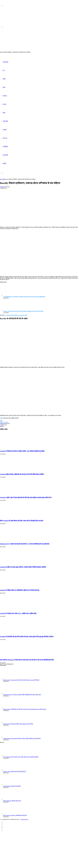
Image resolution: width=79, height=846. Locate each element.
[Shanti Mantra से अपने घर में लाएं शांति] (11, 784)
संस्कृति (4, 129)
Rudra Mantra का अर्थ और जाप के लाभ (12, 800)
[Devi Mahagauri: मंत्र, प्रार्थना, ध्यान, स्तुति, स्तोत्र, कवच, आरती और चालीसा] (11, 755)
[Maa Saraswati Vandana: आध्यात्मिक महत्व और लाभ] (11, 814)
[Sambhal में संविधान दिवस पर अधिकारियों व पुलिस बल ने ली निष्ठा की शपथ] (15, 587)
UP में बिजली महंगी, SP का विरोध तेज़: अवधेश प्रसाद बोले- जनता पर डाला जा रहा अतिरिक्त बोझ (24, 296)
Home (1, 179)
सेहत (4, 87)
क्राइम (4, 104)
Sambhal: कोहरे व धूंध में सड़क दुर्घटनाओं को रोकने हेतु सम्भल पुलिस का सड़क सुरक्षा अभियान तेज (25, 497)
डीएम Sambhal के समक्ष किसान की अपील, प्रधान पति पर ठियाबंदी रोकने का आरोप (21, 520)
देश (3, 70)
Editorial (2, 186)
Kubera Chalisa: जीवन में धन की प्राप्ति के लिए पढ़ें (14, 771)
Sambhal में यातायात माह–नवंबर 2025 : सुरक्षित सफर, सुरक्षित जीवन (18, 613)
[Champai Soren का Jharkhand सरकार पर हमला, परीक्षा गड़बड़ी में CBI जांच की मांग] (11, 737)
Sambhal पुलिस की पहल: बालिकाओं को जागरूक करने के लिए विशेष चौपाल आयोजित (22, 474)
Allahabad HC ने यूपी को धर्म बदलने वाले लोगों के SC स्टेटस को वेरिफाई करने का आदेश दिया (24, 544)
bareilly (2, 422)
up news (6, 422)
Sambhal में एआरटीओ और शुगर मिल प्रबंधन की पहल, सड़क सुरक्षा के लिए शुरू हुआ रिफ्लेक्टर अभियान (26, 636)
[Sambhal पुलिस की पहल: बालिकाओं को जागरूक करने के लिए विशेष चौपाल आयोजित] (15, 471)
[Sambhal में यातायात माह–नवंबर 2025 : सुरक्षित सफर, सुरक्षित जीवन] (15, 610)
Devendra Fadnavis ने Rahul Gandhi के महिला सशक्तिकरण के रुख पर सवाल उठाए (22, 694)
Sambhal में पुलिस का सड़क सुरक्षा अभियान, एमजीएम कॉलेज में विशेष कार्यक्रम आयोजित (23, 567)
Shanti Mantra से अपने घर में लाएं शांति (11, 786)
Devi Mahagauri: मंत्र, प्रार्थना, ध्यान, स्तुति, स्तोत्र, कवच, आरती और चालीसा (20, 757)
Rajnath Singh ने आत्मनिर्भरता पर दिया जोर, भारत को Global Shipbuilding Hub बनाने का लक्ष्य (24, 709)
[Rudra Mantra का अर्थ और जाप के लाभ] (11, 799)
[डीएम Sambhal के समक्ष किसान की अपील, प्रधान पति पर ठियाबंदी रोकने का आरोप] (15, 517)
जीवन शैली (5, 121)
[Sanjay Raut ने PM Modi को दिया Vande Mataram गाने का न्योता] (11, 722)
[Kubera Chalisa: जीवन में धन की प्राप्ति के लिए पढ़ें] (11, 770)
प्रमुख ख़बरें (5, 62)
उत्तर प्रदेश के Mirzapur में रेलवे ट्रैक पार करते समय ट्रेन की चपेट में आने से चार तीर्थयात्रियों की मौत (27, 660)
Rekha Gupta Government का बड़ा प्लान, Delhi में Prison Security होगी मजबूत (21, 680)
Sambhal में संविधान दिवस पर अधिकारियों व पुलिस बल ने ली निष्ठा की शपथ (19, 590)
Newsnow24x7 (24, 819)
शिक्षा (4, 112)
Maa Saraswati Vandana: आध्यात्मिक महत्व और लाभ (15, 815)
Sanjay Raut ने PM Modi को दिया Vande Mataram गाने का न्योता (18, 723)
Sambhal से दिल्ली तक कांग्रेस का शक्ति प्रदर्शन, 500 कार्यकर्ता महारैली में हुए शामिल (22, 451)
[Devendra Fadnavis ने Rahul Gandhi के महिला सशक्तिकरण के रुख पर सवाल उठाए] (11, 693)
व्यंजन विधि (5, 155)
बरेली (1, 418)
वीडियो (4, 163)
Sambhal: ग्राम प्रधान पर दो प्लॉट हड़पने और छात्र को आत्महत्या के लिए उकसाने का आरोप (23, 311)
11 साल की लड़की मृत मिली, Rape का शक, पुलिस (16, 315)
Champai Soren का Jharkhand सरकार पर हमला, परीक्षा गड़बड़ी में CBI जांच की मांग (22, 738)
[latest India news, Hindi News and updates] (10, 17)
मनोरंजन (5, 95)
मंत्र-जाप (5, 138)
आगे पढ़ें (1, 426)
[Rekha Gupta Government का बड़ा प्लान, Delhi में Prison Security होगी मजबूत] (11, 678)
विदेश (4, 78)
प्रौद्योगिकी (5, 146)
